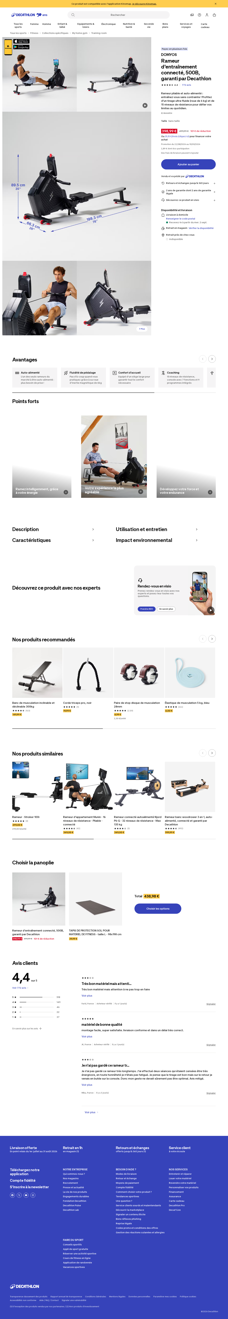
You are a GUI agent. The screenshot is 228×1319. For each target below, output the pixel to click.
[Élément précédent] (202, 359)
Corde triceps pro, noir (77, 702)
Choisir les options (158, 908)
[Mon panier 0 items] (214, 15)
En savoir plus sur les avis (25, 1028)
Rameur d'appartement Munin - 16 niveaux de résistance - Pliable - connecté (84, 820)
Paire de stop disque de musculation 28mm (137, 704)
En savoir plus (166, 609)
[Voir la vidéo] (145, 105)
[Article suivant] (212, 359)
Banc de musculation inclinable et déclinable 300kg (33, 704)
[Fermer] (215, 3)
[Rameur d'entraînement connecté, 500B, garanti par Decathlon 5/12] (114, 298)
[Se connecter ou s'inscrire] (207, 15)
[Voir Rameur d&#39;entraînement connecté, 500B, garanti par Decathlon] (38, 899)
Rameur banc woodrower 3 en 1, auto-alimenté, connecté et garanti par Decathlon (189, 820)
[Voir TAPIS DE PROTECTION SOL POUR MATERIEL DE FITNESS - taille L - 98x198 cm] (95, 899)
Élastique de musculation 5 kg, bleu (187, 702)
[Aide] (199, 15)
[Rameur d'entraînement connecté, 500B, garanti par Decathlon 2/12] (39, 74)
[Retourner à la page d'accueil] (29, 15)
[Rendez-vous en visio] (175, 590)
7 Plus (142, 329)
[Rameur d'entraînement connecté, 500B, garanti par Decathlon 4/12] (39, 298)
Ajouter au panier (188, 164)
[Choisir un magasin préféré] (192, 15)
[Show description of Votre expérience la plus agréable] (140, 491)
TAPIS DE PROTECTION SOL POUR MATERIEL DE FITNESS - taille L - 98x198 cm (95, 932)
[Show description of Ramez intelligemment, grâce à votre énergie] (66, 492)
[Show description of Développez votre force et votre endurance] (210, 492)
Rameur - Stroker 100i (25, 817)
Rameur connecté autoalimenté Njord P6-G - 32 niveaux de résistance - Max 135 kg (137, 820)
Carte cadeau (205, 25)
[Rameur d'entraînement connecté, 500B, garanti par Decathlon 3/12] (76, 186)
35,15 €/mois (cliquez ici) (177, 136)
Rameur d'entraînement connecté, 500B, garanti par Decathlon (38, 932)
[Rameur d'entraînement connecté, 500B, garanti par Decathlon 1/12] (114, 74)
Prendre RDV (146, 609)
